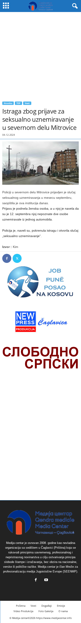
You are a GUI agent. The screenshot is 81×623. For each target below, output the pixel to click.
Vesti (27, 103)
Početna (20, 605)
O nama (63, 611)
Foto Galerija (45, 611)
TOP (18, 103)
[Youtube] (45, 580)
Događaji (46, 605)
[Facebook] (6, 258)
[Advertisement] (40, 55)
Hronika (8, 103)
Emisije (61, 605)
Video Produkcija (23, 611)
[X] (17, 258)
